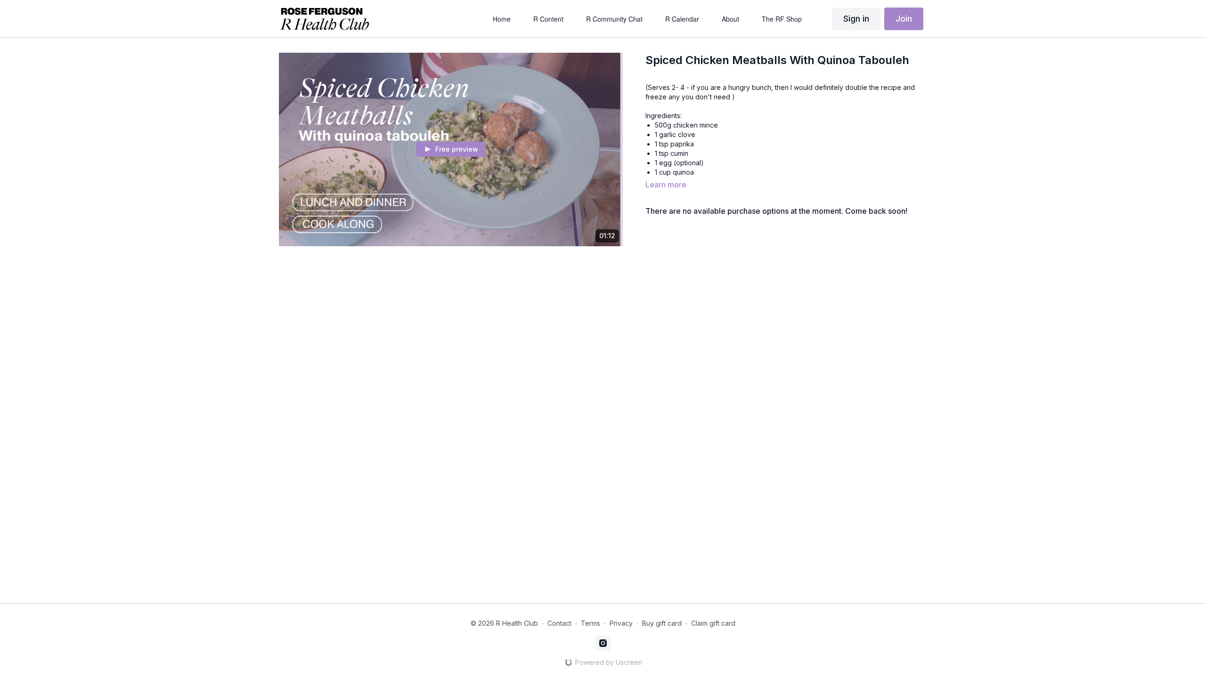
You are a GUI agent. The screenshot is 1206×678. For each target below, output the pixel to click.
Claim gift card (713, 623)
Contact (559, 623)
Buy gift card (662, 623)
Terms (590, 623)
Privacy (621, 623)
